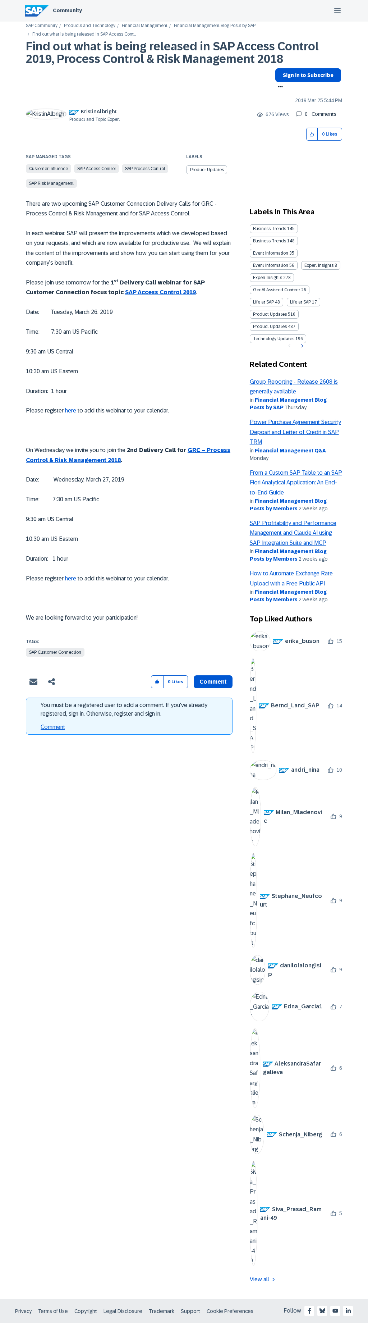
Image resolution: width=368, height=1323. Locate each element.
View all (259, 1279)
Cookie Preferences (230, 1311)
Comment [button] (213, 682)
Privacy (23, 1311)
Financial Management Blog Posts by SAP (215, 25)
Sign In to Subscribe (308, 75)
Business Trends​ (269, 240)
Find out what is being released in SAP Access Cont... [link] (84, 34)
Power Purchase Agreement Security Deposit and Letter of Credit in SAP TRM (295, 432)
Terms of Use (53, 1311)
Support (190, 1311)
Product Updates (207, 169)
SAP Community (42, 25)
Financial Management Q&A (290, 450)
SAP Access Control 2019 (160, 292)
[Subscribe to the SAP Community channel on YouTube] (335, 1311)
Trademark (161, 1311)
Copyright (85, 1311)
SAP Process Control (145, 168)
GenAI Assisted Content (276, 289)
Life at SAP (263, 302)
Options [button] (279, 87)
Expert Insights (319, 265)
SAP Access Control (96, 168)
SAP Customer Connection (55, 652)
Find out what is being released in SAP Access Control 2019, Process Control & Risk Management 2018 (172, 52)
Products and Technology (89, 25)
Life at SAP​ (300, 302)
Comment (53, 727)
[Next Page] (301, 346)
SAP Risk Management (51, 183)
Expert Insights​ (267, 277)
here (70, 410)
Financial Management (144, 25)
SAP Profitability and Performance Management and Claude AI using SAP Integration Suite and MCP (293, 533)
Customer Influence (48, 168)
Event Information (270, 253)
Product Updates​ (270, 326)
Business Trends (269, 228)
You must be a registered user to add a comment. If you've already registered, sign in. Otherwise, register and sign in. (124, 709)
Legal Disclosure (123, 1311)
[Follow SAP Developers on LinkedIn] (348, 1311)
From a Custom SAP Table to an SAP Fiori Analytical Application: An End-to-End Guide (296, 483)
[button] (312, 134)
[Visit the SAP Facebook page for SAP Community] (309, 1311)
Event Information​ (270, 265)
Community (67, 10)
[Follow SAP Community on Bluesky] (322, 1311)
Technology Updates (273, 338)
